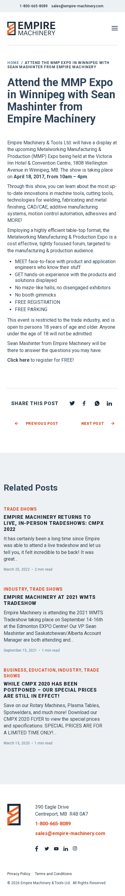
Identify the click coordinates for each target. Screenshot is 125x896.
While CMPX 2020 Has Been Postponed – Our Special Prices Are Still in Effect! (50, 690)
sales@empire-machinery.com (77, 6)
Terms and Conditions (53, 874)
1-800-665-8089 (34, 6)
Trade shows (20, 509)
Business (15, 670)
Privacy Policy (18, 874)
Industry (15, 589)
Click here (18, 360)
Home (13, 63)
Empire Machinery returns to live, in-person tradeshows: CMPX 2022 (54, 523)
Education (42, 670)
